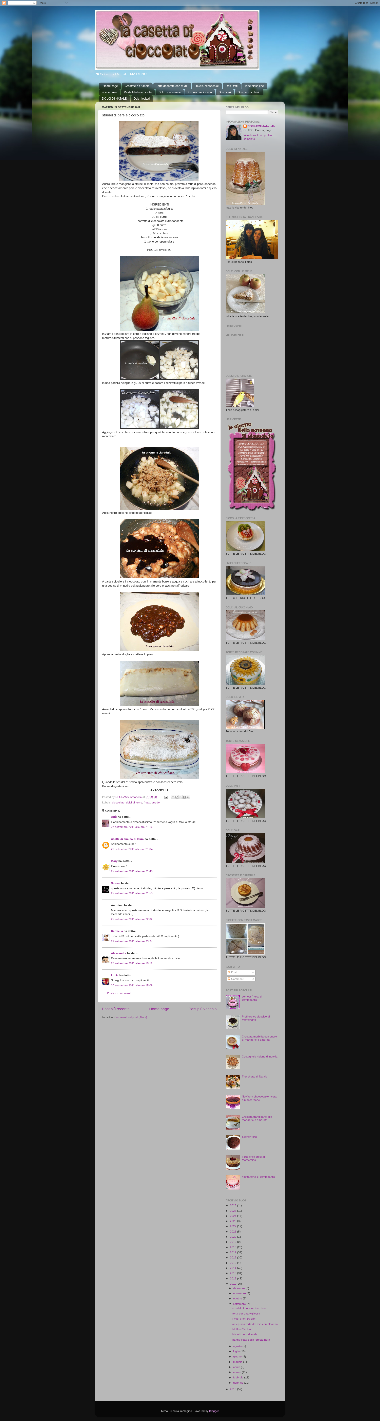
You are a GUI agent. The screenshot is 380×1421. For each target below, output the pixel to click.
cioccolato (118, 802)
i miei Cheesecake (207, 86)
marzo (237, 1372)
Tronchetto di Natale (254, 1076)
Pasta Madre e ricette (138, 92)
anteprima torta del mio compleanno (255, 1324)
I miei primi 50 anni (244, 1318)
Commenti (237, 978)
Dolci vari (225, 92)
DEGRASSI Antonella (261, 126)
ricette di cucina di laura (127, 839)
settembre (240, 1303)
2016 (233, 1257)
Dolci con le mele (170, 92)
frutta (147, 802)
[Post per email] (166, 797)
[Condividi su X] (180, 797)
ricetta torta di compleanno (258, 1176)
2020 (233, 1236)
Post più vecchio (203, 1009)
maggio (238, 1361)
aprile (237, 1367)
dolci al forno (134, 802)
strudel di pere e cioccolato (249, 1308)
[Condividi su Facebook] (184, 797)
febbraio (238, 1377)
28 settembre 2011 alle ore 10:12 (132, 963)
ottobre (238, 1298)
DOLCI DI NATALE (114, 98)
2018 (233, 1247)
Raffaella (117, 931)
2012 (233, 1278)
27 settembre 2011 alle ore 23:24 (132, 941)
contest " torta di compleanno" (252, 998)
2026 (233, 1205)
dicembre (239, 1288)
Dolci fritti (232, 86)
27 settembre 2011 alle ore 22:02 (132, 919)
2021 (233, 1231)
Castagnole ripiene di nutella (259, 1056)
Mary (114, 860)
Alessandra (118, 953)
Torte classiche (254, 86)
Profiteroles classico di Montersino (256, 1018)
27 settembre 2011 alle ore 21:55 (132, 893)
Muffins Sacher (241, 1329)
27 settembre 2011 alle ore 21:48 (132, 871)
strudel (156, 802)
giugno (237, 1356)
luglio (236, 1351)
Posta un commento (119, 993)
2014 (233, 1268)
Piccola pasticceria (199, 92)
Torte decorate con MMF (172, 86)
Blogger (214, 1411)
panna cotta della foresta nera (251, 1339)
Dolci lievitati (142, 98)
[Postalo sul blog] (177, 797)
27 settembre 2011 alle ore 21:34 (132, 849)
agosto (237, 1346)
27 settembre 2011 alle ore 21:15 (132, 826)
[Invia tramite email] (173, 797)
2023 (233, 1221)
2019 (233, 1241)
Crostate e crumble (137, 86)
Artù (114, 816)
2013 (233, 1273)
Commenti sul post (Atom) (130, 1017)
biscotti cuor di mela (244, 1334)
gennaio (238, 1382)
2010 (233, 1389)
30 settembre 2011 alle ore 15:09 (132, 985)
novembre (240, 1293)
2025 (233, 1210)
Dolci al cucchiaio (249, 92)
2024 (233, 1215)
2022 (233, 1226)
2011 (233, 1283)
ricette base (109, 92)
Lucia (115, 975)
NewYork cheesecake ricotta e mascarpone (259, 1098)
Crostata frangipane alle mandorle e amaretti (257, 1118)
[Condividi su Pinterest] (188, 797)
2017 (233, 1252)
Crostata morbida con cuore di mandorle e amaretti (259, 1038)
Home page (110, 86)
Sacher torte (249, 1136)
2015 (233, 1262)
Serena (115, 883)
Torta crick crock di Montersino (253, 1158)
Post (233, 972)
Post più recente (116, 1009)
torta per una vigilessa (246, 1313)
